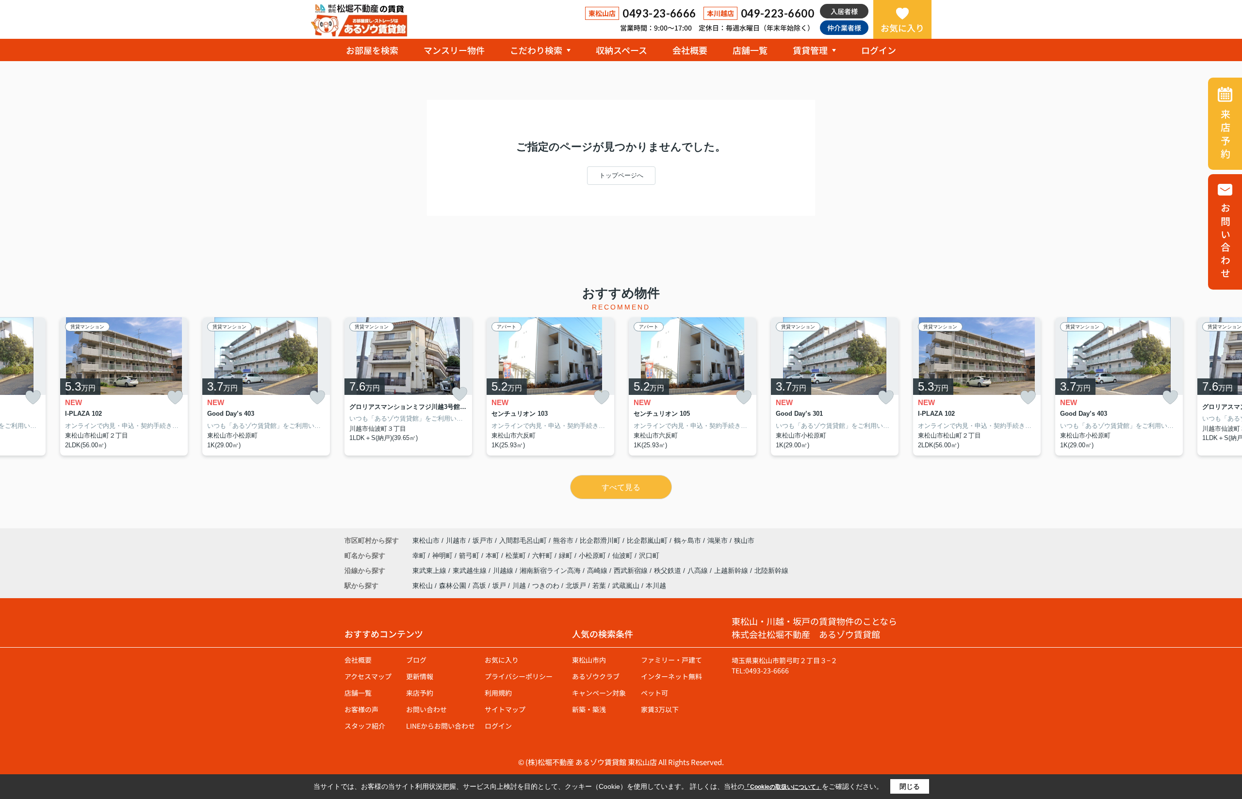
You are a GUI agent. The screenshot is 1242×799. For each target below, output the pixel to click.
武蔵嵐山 (625, 585)
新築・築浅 (589, 709)
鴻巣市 (717, 540)
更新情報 (419, 676)
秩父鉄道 (668, 570)
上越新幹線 (732, 570)
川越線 (504, 570)
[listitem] (408, 386)
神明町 (443, 555)
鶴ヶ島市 (687, 540)
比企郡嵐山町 (647, 540)
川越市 (456, 540)
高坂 (479, 585)
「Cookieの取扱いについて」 (783, 786)
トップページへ (621, 175)
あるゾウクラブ (596, 676)
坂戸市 (483, 540)
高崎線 (598, 570)
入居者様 (844, 11)
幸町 (420, 555)
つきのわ (545, 585)
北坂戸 (576, 585)
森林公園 (452, 585)
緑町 (566, 555)
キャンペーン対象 (599, 693)
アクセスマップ (368, 676)
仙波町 (623, 555)
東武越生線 (471, 570)
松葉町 (517, 555)
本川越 (656, 585)
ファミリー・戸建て (671, 660)
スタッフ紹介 (364, 726)
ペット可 (654, 693)
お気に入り (902, 27)
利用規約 (498, 693)
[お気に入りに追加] (33, 397)
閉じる (909, 786)
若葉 (599, 585)
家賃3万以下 (660, 709)
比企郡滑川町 (600, 540)
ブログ (416, 660)
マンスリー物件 (454, 50)
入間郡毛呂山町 (523, 540)
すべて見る (621, 487)
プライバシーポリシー (519, 676)
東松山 (422, 585)
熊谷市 (563, 540)
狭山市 (744, 540)
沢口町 (649, 555)
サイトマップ (505, 709)
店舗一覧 (750, 50)
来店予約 (419, 693)
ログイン (878, 50)
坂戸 (499, 585)
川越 (519, 585)
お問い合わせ (426, 709)
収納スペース (621, 50)
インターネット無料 (671, 676)
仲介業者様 (844, 28)
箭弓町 (470, 555)
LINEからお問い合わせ (440, 726)
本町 (493, 555)
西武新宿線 (632, 570)
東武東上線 (430, 570)
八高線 (698, 570)
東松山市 (426, 540)
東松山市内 (589, 660)
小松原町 (593, 555)
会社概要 (689, 50)
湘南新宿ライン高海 (551, 570)
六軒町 (543, 555)
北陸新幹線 (771, 570)
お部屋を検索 (372, 50)
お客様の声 (361, 709)
